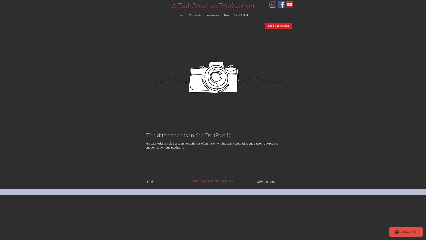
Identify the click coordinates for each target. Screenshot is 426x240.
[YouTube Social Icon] (289, 4)
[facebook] (281, 4)
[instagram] (272, 4)
